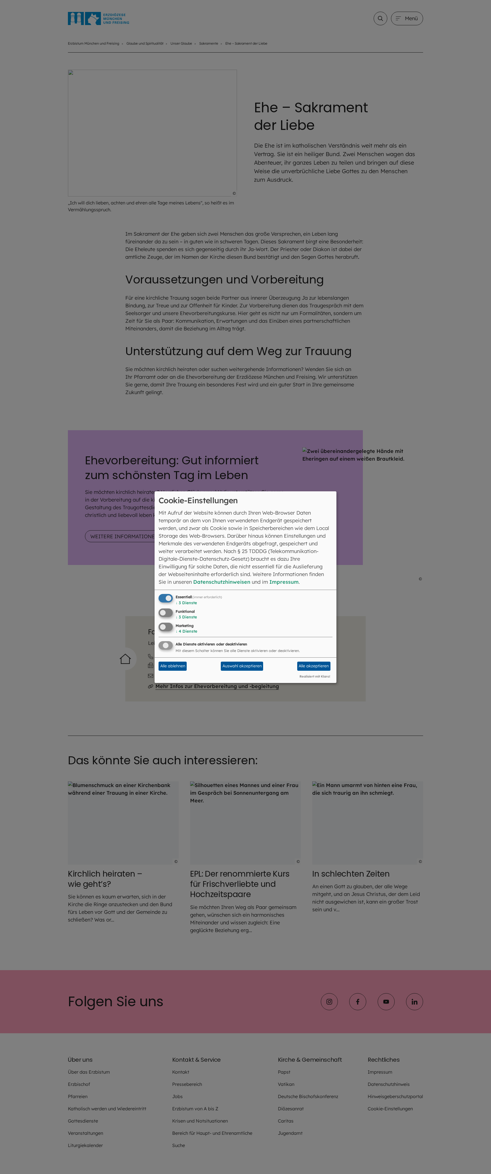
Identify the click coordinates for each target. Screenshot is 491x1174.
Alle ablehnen (172, 665)
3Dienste (186, 602)
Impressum (284, 582)
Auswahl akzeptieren (242, 665)
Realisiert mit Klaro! (314, 676)
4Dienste (186, 631)
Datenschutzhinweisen (221, 582)
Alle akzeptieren (314, 665)
